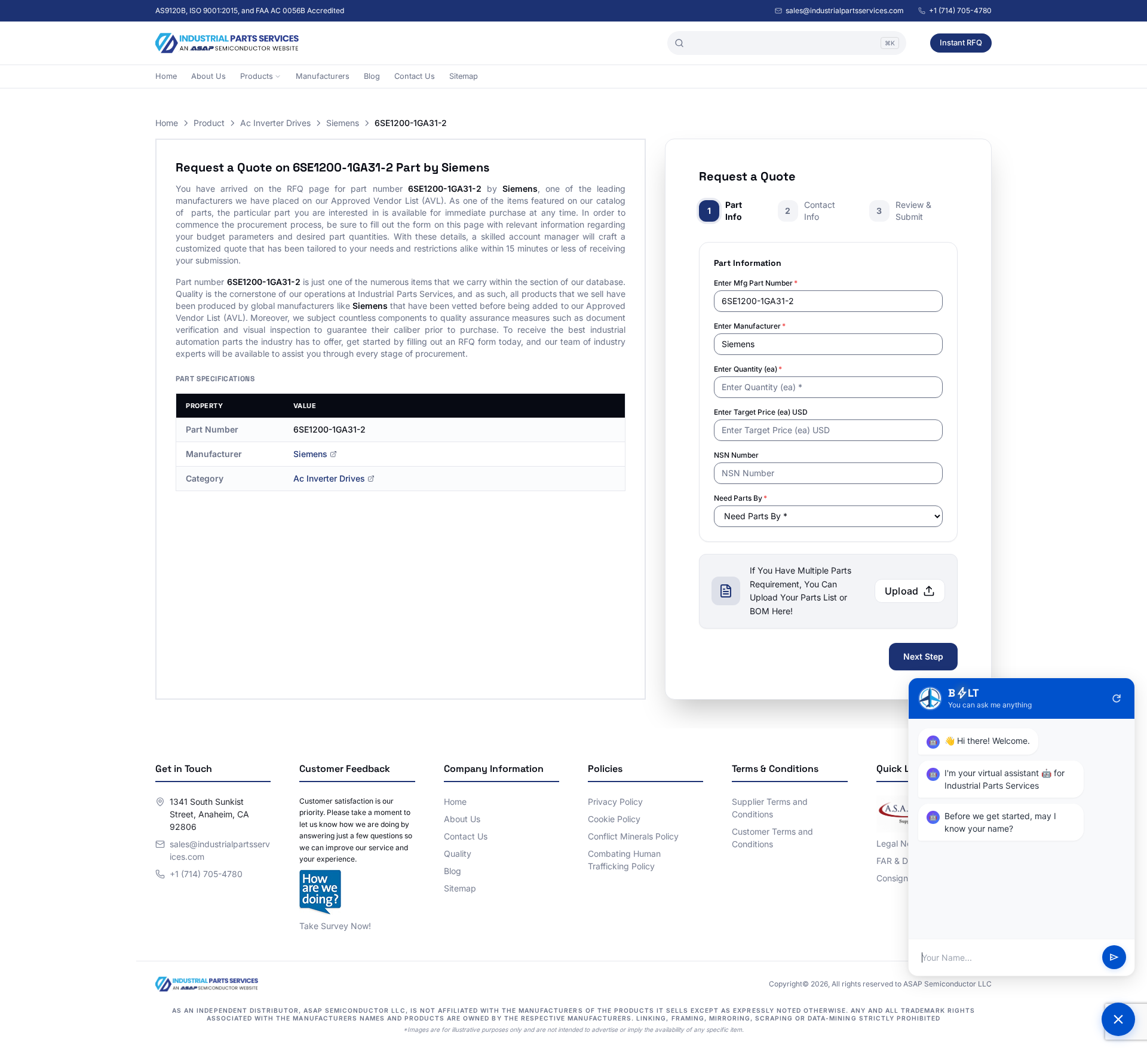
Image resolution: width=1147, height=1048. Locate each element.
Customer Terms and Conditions (772, 837)
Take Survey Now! (335, 926)
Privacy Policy (615, 801)
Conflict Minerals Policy (633, 836)
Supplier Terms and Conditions (770, 807)
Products (256, 76)
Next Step (923, 656)
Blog (372, 76)
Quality (457, 853)
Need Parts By (740, 498)
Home (166, 76)
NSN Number (736, 455)
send (1114, 957)
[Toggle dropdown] (277, 76)
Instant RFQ (961, 42)
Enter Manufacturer (750, 325)
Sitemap (463, 76)
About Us (208, 76)
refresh (1117, 698)
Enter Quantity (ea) (748, 368)
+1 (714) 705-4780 (960, 10)
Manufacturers (322, 76)
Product (209, 123)
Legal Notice (901, 843)
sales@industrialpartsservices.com (845, 10)
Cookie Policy (614, 819)
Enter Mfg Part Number (756, 282)
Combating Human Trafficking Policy (624, 859)
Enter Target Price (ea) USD (761, 411)
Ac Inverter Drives (275, 123)
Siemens (342, 123)
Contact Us (414, 76)
